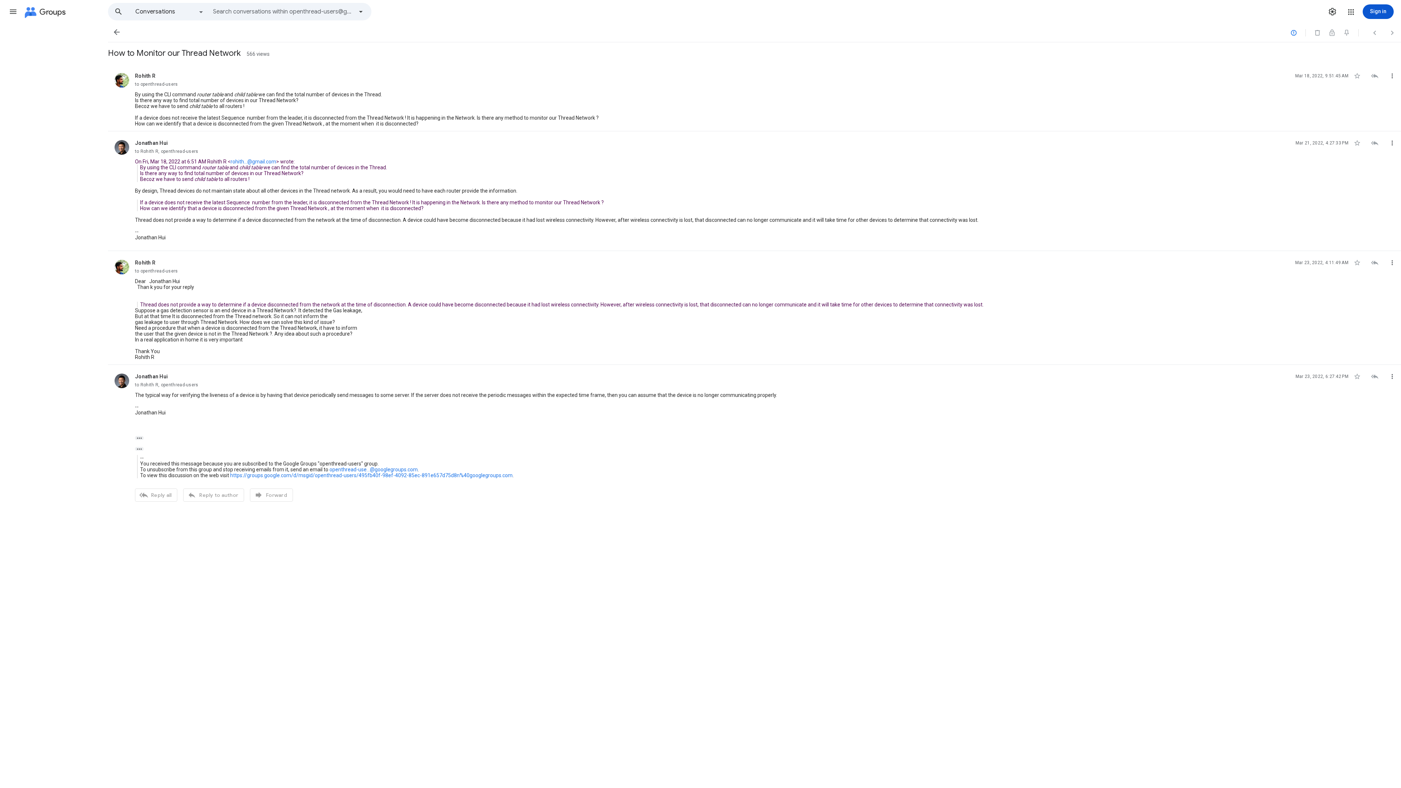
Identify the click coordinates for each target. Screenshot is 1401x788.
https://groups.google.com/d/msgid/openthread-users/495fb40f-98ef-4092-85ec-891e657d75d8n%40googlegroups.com (371, 475)
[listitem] (754, 97)
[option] (170, 11)
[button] (13, 11)
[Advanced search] (361, 11)
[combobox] (283, 11)
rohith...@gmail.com (253, 162)
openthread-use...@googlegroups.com (373, 469)
